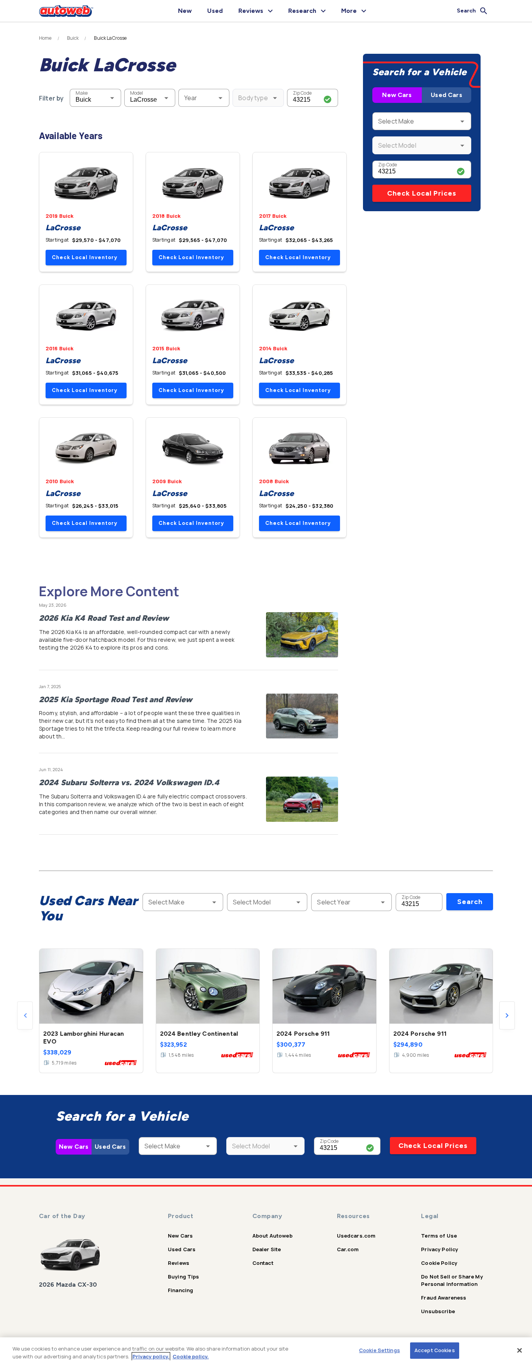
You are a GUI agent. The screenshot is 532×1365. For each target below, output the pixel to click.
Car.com (348, 1249)
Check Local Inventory (84, 257)
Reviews (178, 1262)
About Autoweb (272, 1235)
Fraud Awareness (443, 1297)
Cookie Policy (439, 1262)
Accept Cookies (434, 1350)
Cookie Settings (379, 1350)
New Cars (397, 95)
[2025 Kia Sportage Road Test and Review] (302, 716)
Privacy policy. (150, 1356)
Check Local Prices (421, 193)
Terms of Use (439, 1235)
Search (470, 901)
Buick (73, 38)
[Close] (519, 1350)
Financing (180, 1290)
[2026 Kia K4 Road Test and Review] (302, 634)
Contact (262, 1262)
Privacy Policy (439, 1249)
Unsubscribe (438, 1311)
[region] (266, 1351)
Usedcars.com (356, 1235)
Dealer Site (266, 1249)
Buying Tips (183, 1276)
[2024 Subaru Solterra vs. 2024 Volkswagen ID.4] (302, 799)
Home (45, 38)
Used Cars (446, 95)
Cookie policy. (191, 1356)
